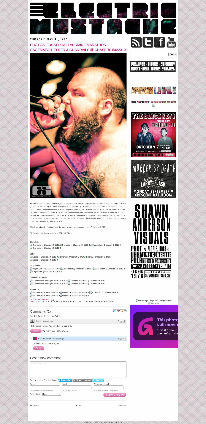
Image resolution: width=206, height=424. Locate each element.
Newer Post (34, 406)
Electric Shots (66, 233)
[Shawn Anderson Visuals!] (151, 279)
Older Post (122, 406)
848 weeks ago (47, 321)
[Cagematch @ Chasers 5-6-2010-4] (46, 272)
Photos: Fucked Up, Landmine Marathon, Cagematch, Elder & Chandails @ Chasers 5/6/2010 (78, 47)
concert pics (68, 301)
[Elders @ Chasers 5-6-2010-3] (44, 257)
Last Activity (56, 316)
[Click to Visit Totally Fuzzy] (162, 347)
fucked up (88, 301)
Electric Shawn (44, 338)
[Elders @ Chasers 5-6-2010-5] (98, 257)
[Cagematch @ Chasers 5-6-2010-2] (76, 269)
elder (79, 301)
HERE (102, 227)
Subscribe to (36, 394)
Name (32, 384)
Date (40, 316)
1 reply (47, 331)
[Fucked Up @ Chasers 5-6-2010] (45, 292)
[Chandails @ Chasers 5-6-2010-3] (45, 248)
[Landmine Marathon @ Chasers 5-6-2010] (49, 281)
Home (78, 406)
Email (64, 384)
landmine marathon (103, 301)
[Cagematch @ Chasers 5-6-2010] (45, 269)
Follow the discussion (124, 310)
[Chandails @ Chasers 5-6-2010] (44, 245)
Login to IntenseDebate (65, 380)
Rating (46, 316)
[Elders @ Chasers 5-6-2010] (71, 257)
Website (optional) (101, 384)
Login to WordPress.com (82, 380)
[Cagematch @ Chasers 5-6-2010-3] (109, 269)
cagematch (43, 301)
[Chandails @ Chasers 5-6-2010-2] (74, 245)
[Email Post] (52, 299)
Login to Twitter (98, 380)
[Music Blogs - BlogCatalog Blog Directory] (153, 301)
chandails (55, 301)
